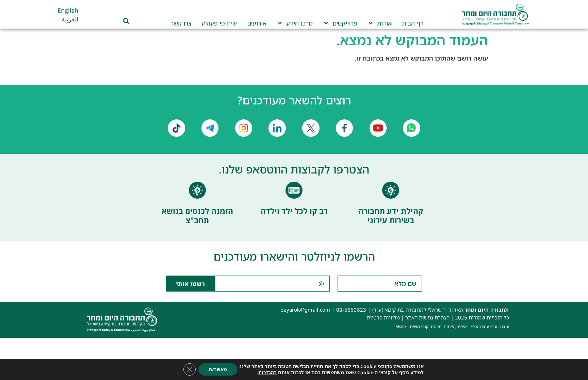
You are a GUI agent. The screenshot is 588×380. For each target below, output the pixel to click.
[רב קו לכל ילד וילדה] (294, 190)
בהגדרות (267, 372)
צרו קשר (181, 23)
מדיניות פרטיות (383, 317)
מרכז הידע (299, 23)
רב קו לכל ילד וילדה (294, 210)
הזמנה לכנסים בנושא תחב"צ (197, 215)
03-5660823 (351, 309)
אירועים (256, 23)
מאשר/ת (218, 369)
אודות (384, 23)
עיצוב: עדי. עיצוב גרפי (490, 326)
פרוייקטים (344, 23)
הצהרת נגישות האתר (427, 317)
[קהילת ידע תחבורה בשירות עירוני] (390, 190)
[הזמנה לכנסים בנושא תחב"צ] (197, 190)
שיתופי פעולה (219, 23)
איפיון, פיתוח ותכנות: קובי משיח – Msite (431, 326)
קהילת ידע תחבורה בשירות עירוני (390, 215)
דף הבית (412, 23)
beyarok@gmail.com (305, 309)
